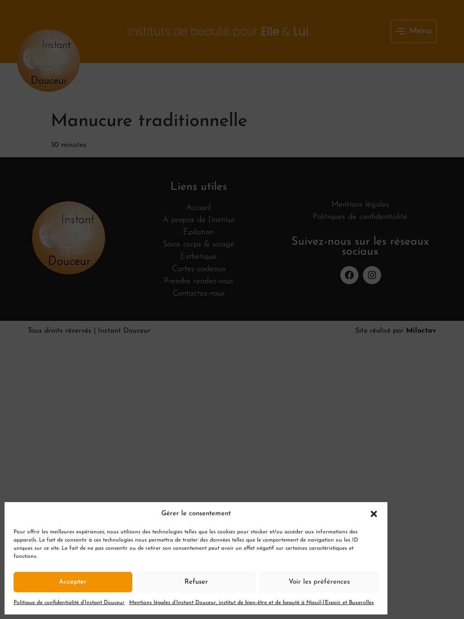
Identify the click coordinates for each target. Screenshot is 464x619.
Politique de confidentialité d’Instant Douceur (69, 602)
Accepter (73, 582)
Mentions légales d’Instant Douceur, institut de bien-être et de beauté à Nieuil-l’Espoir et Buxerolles (251, 602)
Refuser (196, 582)
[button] (373, 513)
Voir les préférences (319, 582)
